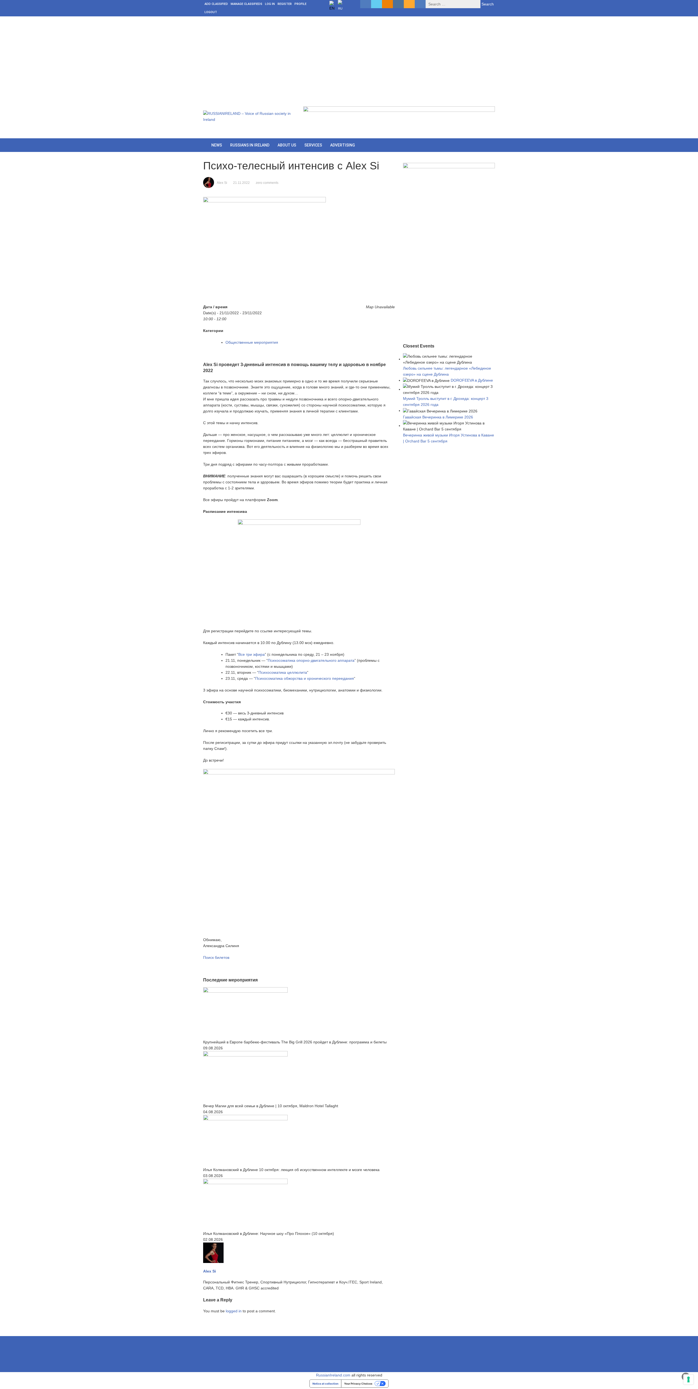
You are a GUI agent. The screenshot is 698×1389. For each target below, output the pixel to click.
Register (285, 4)
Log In (270, 4)
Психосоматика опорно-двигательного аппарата (311, 660)
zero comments (267, 183)
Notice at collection (325, 1383)
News (216, 145)
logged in (234, 1311)
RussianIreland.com (333, 1375)
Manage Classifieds (246, 4)
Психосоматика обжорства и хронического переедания (304, 678)
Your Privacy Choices (358, 1383)
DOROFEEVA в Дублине (472, 380)
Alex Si (222, 183)
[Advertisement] (349, 57)
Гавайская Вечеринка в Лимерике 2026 (438, 417)
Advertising (342, 145)
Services (313, 145)
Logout (210, 12)
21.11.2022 (241, 183)
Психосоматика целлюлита (282, 672)
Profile (300, 4)
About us (287, 145)
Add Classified (216, 4)
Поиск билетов (216, 957)
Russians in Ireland (249, 145)
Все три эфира (251, 654)
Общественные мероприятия (251, 342)
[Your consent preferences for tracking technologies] (688, 1379)
